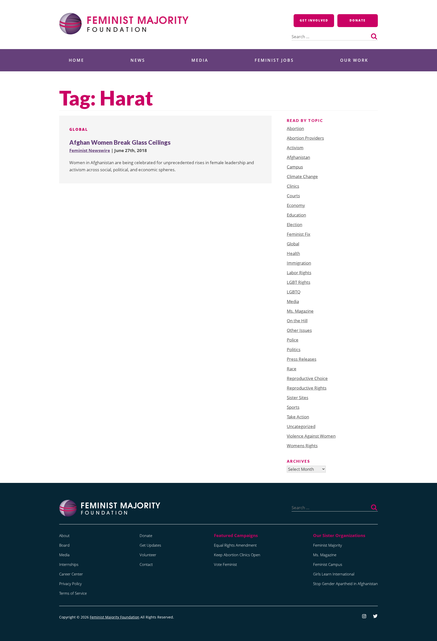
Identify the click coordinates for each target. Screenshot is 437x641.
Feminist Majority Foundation (114, 617)
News (137, 60)
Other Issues (299, 330)
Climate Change (302, 176)
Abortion (295, 128)
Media (199, 60)
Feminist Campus (327, 564)
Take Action (298, 417)
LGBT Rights (298, 282)
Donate (357, 20)
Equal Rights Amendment (235, 545)
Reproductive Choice (307, 378)
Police (292, 340)
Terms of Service (73, 593)
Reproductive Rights (306, 388)
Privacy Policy (70, 583)
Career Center (71, 573)
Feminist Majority (327, 545)
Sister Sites (297, 397)
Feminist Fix (298, 234)
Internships (68, 564)
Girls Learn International (333, 573)
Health (293, 253)
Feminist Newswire (89, 150)
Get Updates (150, 545)
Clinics (293, 186)
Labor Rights (299, 272)
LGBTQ (293, 292)
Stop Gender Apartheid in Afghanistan (345, 583)
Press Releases (301, 359)
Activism (295, 148)
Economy (296, 205)
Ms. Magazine (300, 311)
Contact (146, 564)
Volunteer (148, 554)
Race (291, 369)
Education (296, 215)
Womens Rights (302, 445)
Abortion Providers (305, 138)
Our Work (354, 60)
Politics (293, 349)
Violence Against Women (311, 436)
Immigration (299, 263)
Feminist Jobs (274, 60)
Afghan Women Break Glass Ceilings (119, 142)
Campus (295, 167)
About (64, 535)
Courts (293, 196)
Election (294, 224)
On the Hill (297, 321)
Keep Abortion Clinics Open (237, 554)
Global (78, 129)
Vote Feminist (225, 564)
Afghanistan (298, 157)
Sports (293, 407)
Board (64, 545)
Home (76, 60)
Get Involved (314, 20)
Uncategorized (301, 426)
